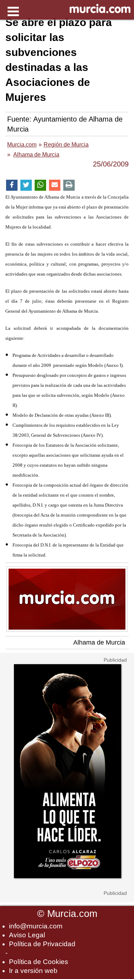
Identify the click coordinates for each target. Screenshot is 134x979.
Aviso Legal (27, 935)
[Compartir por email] (54, 185)
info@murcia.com (36, 926)
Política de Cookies (38, 961)
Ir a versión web (33, 970)
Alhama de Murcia (99, 642)
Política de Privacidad (42, 944)
